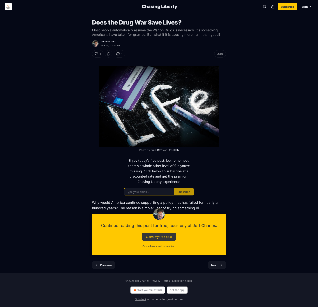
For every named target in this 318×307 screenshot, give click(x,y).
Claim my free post (159, 237)
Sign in (306, 6)
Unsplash (173, 150)
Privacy (155, 280)
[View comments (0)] (108, 54)
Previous (106, 265)
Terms (166, 280)
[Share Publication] (272, 6)
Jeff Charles (108, 41)
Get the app (177, 290)
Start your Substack (149, 290)
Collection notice (182, 280)
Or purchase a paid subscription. (159, 246)
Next (214, 265)
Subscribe (287, 6)
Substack (140, 299)
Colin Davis (157, 150)
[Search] (264, 6)
